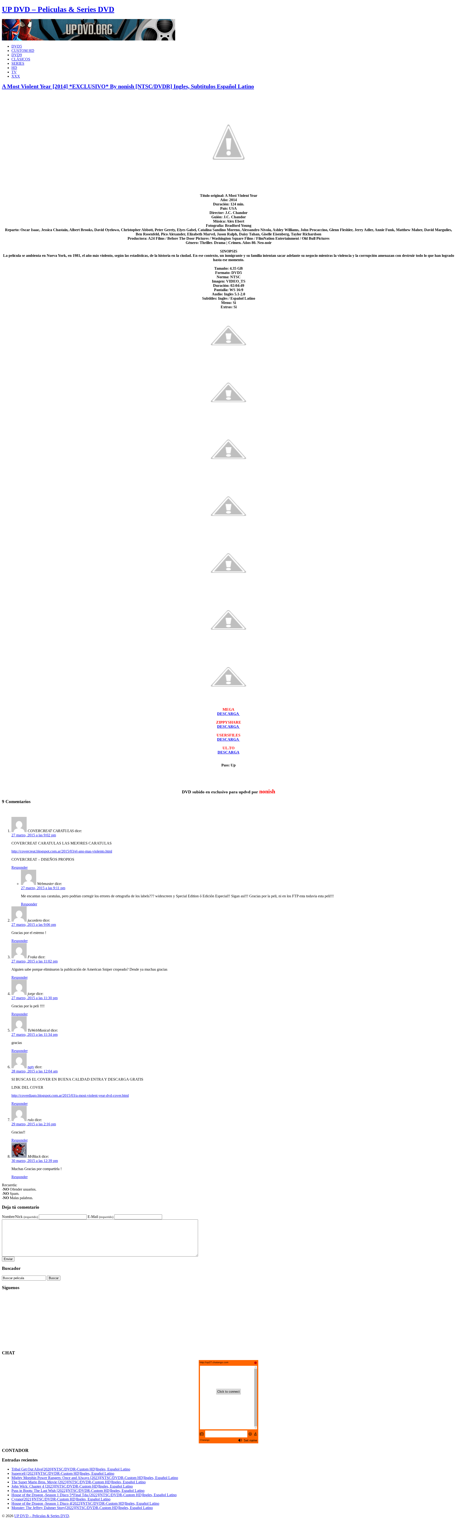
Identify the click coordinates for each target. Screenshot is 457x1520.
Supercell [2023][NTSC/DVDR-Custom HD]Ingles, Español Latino (62, 1473)
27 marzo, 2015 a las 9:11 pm (43, 888)
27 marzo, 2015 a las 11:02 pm (34, 961)
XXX (15, 76)
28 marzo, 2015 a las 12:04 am (34, 1071)
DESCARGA (228, 752)
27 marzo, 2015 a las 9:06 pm (33, 925)
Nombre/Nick (20, 1217)
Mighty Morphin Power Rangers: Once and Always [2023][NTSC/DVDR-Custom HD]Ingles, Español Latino (94, 1478)
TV (14, 72)
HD (14, 68)
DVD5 (16, 46)
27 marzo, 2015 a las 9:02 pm (33, 835)
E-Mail (100, 1217)
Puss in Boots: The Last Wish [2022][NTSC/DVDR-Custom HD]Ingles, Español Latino (77, 1491)
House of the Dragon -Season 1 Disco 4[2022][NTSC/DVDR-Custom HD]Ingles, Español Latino (85, 1503)
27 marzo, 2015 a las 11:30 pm (34, 998)
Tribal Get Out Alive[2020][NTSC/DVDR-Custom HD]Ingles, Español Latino (70, 1469)
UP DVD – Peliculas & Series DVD (58, 9)
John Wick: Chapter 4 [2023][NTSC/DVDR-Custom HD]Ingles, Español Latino (72, 1486)
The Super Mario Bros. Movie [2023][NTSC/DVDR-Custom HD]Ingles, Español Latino (78, 1482)
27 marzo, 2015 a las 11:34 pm (34, 1035)
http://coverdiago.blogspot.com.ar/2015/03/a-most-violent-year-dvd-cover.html (70, 1095)
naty (31, 1067)
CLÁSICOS (20, 59)
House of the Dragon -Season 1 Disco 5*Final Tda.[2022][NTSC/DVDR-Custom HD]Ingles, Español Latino (94, 1495)
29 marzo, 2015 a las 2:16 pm (33, 1124)
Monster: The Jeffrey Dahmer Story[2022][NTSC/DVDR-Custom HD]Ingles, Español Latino (82, 1508)
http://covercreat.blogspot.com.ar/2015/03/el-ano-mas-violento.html (61, 851)
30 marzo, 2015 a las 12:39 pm (34, 1161)
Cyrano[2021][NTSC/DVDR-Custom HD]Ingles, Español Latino (60, 1499)
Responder (19, 867)
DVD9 (16, 55)
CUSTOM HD (22, 51)
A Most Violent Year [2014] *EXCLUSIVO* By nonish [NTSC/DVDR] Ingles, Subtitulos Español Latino (128, 86)
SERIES (17, 63)
